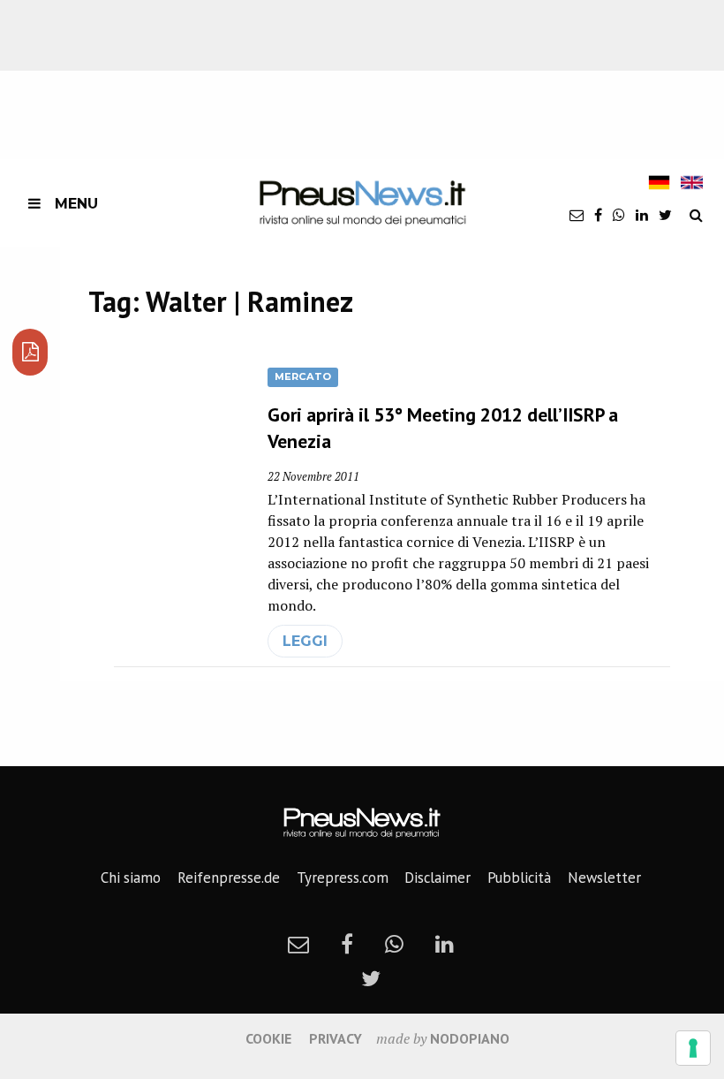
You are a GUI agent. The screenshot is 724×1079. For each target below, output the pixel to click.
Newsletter (604, 877)
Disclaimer (437, 877)
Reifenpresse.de (228, 877)
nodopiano (469, 1038)
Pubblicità (519, 877)
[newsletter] (576, 214)
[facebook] (598, 214)
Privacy (335, 1038)
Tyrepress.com (342, 877)
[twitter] (665, 214)
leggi (305, 641)
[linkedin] (642, 214)
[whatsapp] (619, 214)
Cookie (268, 1038)
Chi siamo (131, 877)
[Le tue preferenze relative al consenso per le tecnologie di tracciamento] (693, 1048)
